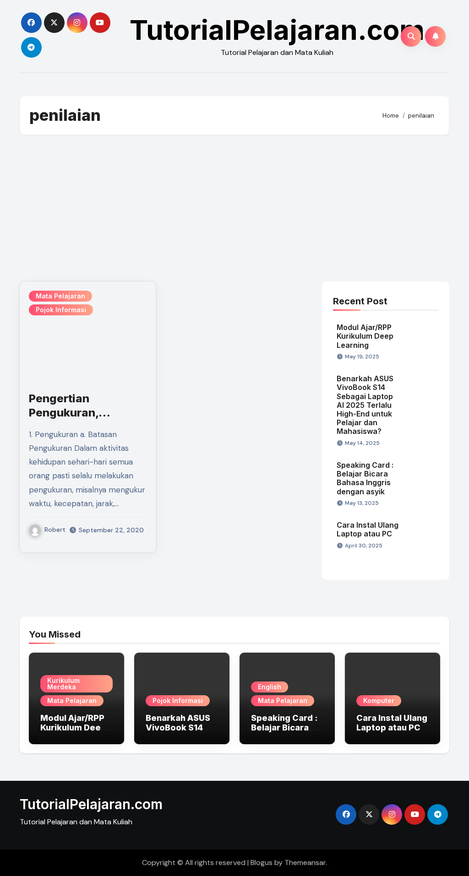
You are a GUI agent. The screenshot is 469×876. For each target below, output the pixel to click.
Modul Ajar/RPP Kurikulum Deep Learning (365, 336)
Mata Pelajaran (60, 296)
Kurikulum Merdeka (63, 683)
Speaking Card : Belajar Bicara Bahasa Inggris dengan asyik (365, 478)
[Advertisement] (235, 208)
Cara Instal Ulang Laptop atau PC (367, 529)
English (269, 687)
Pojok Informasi (61, 310)
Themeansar (305, 862)
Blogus (262, 862)
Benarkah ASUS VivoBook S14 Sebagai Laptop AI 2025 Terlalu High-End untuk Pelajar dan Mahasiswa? (365, 405)
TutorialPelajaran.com (277, 29)
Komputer (378, 700)
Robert (54, 529)
